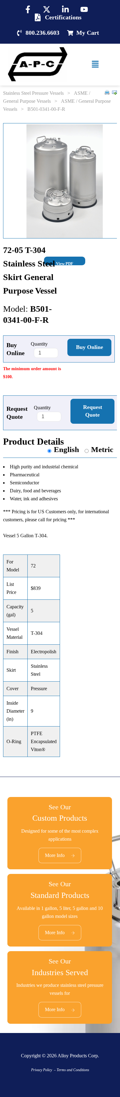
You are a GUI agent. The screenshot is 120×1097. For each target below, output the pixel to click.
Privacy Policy (41, 1070)
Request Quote (92, 411)
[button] (95, 65)
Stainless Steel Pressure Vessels (33, 93)
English (66, 449)
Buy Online (89, 347)
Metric (102, 449)
